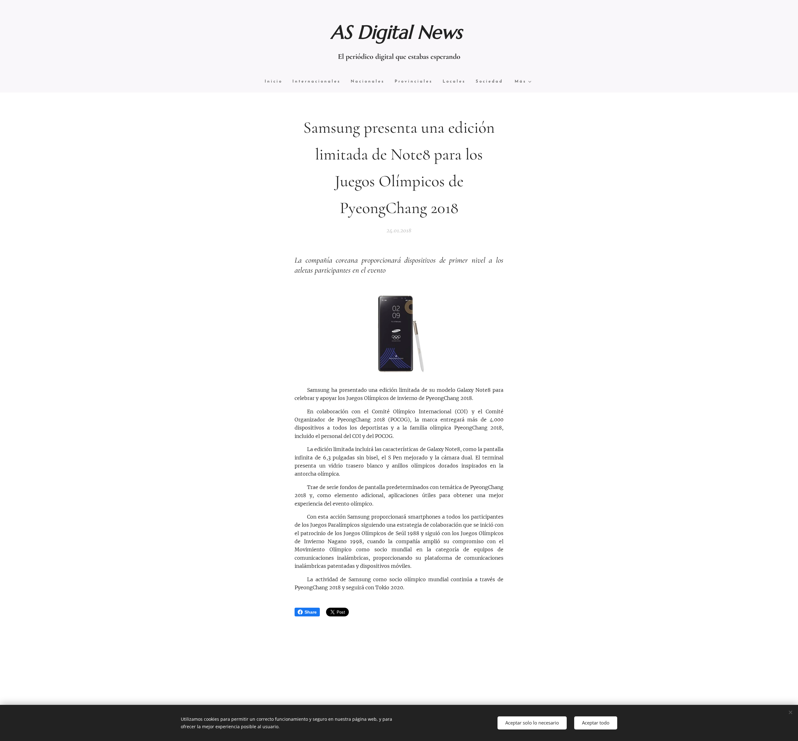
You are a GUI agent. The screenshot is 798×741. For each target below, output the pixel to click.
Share (311, 612)
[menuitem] (276, 82)
